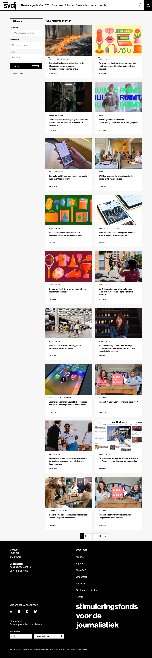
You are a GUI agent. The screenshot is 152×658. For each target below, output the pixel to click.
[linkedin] (27, 611)
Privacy (68, 649)
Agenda (34, 5)
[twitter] (19, 611)
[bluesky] (35, 611)
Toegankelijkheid (82, 649)
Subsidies (69, 5)
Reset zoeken (18, 73)
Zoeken (16, 66)
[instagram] (11, 611)
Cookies (73, 649)
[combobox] (25, 45)
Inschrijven (43, 636)
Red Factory (61, 649)
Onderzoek (57, 5)
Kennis (102, 5)
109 (100, 535)
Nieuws (25, 5)
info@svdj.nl (16, 556)
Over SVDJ (44, 5)
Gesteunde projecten (86, 5)
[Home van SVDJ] (9, 6)
